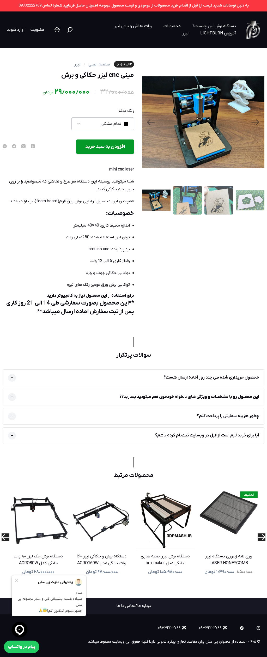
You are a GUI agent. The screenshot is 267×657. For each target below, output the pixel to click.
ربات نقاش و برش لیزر (133, 26)
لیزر (186, 33)
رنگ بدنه (126, 111)
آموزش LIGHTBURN (218, 33)
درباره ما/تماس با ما (133, 606)
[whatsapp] (5, 146)
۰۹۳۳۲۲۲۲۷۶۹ (210, 628)
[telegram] (14, 146)
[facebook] (33, 146)
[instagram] (258, 628)
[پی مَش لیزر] (253, 30)
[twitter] (23, 146)
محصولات (172, 26)
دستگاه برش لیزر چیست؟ (214, 26)
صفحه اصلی (99, 64)
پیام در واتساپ (21, 646)
